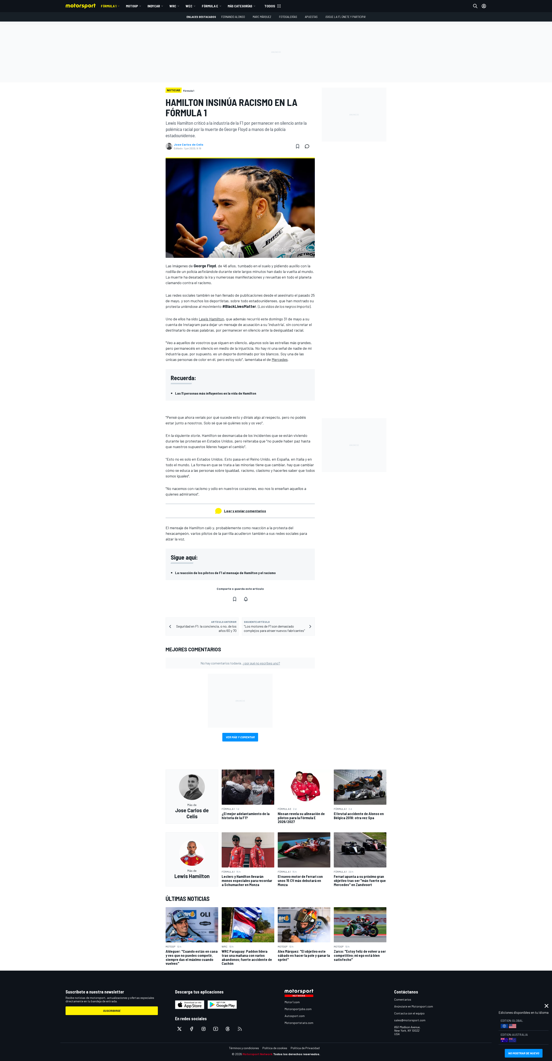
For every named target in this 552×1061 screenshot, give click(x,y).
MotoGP (132, 6)
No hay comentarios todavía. (240, 663)
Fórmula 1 (108, 6)
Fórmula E (210, 6)
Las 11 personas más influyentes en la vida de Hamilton (215, 393)
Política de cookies (274, 1048)
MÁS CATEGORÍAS (240, 6)
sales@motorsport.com (409, 1020)
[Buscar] (475, 6)
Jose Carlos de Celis (188, 144)
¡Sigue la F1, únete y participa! (345, 17)
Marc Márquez (262, 17)
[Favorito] (297, 146)
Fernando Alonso (233, 17)
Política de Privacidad (305, 1048)
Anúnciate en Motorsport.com (413, 1006)
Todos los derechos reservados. (296, 1054)
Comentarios (402, 999)
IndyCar (153, 6)
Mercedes (280, 359)
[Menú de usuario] (484, 6)
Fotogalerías (288, 17)
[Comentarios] (308, 146)
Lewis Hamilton (211, 318)
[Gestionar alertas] (246, 599)
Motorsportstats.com (299, 1023)
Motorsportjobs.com (298, 1009)
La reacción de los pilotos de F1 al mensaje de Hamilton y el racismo (225, 573)
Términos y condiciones (244, 1048)
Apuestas (311, 17)
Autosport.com (295, 1016)
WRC (172, 6)
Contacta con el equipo (409, 1013)
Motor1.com (292, 1002)
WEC (189, 6)
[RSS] (239, 1029)
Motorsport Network (258, 1054)
